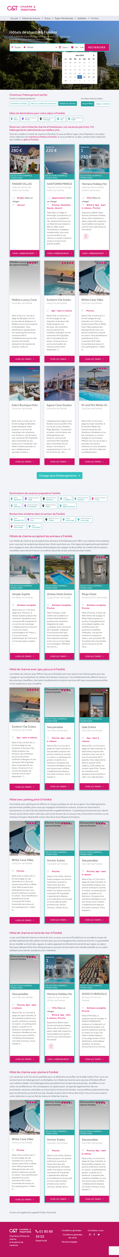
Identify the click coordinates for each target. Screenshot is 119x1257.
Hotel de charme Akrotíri (93, 187)
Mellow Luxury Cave (24, 299)
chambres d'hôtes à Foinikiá (42, 136)
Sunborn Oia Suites (59, 299)
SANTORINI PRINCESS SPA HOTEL (69, 183)
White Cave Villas (92, 299)
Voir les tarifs (23, 359)
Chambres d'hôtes (19, 103)
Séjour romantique (104, 104)
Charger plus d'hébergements (58, 475)
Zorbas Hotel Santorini (61, 594)
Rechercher (96, 47)
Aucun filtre (87, 103)
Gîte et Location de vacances (43, 103)
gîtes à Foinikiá (31, 139)
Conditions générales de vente (72, 1236)
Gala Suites (89, 727)
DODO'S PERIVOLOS (95, 993)
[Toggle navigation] (110, 6)
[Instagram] (90, 1234)
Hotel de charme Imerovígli (59, 187)
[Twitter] (99, 1234)
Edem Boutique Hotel (25, 405)
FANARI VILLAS (22, 183)
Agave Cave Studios (59, 405)
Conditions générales (71, 1230)
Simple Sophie (21, 594)
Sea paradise (55, 727)
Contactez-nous (95, 1230)
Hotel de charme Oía (21, 187)
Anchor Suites (56, 860)
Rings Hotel (89, 594)
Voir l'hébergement (23, 253)
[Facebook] (94, 1234)
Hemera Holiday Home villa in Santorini (71, 993)
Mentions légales (69, 1242)
